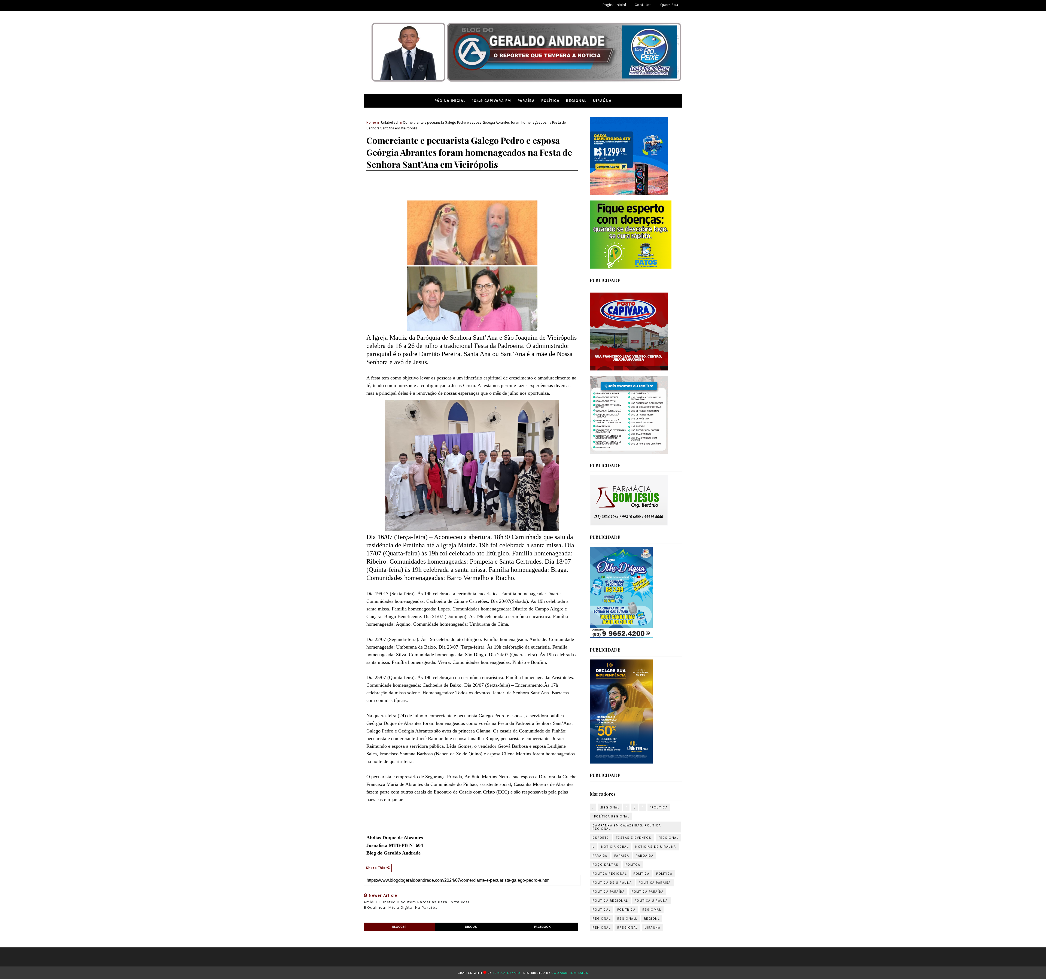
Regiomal (651, 909)
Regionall (627, 918)
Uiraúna (602, 100)
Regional (576, 100)
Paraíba (526, 100)
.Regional (609, 807)
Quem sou (669, 4)
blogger (399, 927)
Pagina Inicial (614, 4)
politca (632, 864)
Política (550, 100)
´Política (659, 807)
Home (371, 122)
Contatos (643, 4)
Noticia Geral (615, 847)
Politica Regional (610, 900)
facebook (542, 927)
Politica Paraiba (655, 882)
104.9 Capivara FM (491, 100)
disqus (471, 927)
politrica (626, 909)
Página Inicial (450, 100)
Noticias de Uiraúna (655, 847)
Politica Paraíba (608, 891)
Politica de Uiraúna (612, 882)
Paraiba (599, 856)
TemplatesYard (506, 973)
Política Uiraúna (651, 900)
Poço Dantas (605, 864)
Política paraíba (647, 891)
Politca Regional (609, 873)
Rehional (601, 927)
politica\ (601, 909)
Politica (641, 873)
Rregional (627, 927)
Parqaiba (644, 856)
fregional (668, 838)
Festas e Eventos (634, 838)
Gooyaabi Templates (569, 973)
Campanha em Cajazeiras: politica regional (626, 827)
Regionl (652, 918)
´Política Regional (610, 816)
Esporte (600, 838)
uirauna (652, 927)
